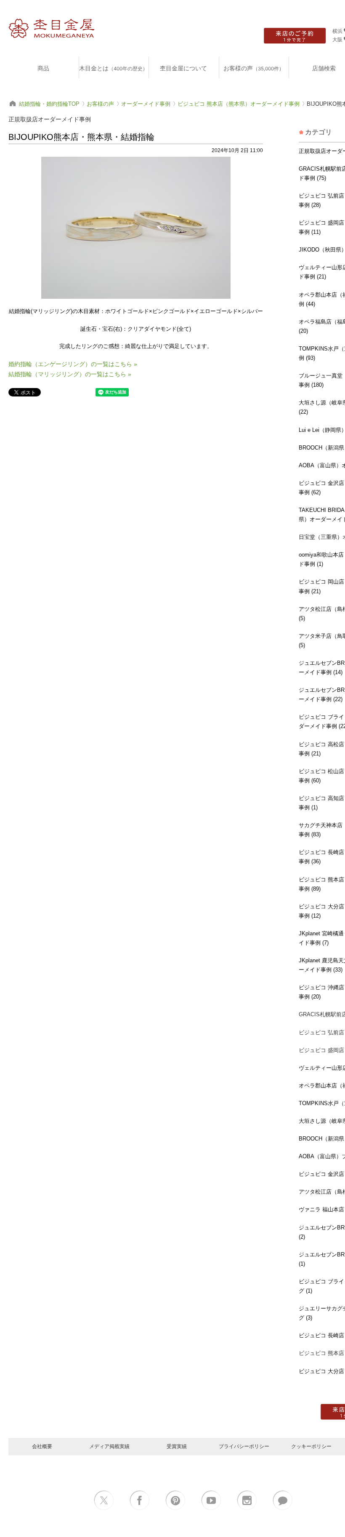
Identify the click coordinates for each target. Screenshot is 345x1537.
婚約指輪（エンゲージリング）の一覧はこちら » (72, 364)
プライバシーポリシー (244, 1446)
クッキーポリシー (311, 1446)
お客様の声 (253, 68)
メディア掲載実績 (109, 1446)
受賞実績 (177, 1446)
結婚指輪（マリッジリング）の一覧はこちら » (69, 374)
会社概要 (42, 1446)
